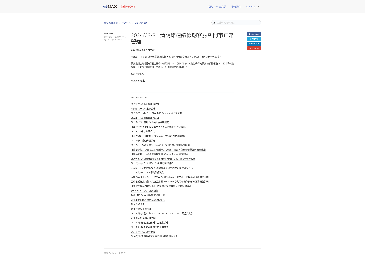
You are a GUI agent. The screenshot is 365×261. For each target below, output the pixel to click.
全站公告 (126, 22)
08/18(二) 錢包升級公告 (143, 131)
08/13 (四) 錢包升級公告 (143, 140)
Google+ (255, 48)
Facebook (255, 34)
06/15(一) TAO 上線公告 (143, 231)
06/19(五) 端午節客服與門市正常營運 (150, 227)
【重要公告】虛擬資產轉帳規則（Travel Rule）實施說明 (159, 154)
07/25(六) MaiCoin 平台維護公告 (147, 172)
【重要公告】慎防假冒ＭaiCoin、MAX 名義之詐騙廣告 (158, 136)
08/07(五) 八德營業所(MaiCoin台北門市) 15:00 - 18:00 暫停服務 (163, 158)
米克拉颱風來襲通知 (141, 208)
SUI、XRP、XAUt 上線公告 (144, 190)
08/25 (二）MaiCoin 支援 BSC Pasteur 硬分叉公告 (156, 113)
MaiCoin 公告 (141, 22)
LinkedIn (255, 44)
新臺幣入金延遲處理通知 (143, 218)
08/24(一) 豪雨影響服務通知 (145, 117)
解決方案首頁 (111, 22)
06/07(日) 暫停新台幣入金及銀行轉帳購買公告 (154, 236)
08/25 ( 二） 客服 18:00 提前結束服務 (150, 122)
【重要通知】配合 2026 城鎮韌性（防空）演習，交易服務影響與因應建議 (168, 149)
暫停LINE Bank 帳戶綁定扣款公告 (148, 195)
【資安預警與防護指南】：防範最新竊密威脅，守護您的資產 (161, 186)
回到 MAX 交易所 (217, 6)
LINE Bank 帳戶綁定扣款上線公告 (148, 199)
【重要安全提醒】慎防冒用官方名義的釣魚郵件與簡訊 (158, 126)
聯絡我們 (236, 6)
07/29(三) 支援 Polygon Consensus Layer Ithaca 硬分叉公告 (162, 167)
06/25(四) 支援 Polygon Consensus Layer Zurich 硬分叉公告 (162, 213)
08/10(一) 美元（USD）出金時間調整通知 (152, 163)
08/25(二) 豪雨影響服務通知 (145, 104)
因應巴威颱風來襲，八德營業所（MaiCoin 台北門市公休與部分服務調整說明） (171, 177)
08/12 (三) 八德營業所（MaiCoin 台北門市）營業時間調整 (160, 145)
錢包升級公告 (138, 204)
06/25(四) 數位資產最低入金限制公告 (150, 222)
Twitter (255, 39)
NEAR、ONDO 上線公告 (143, 108)
